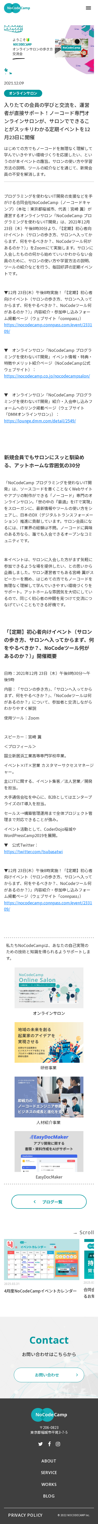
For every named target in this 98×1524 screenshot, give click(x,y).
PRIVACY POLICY (25, 1515)
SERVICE (49, 1472)
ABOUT (49, 1461)
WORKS (49, 1484)
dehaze (88, 8)
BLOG (49, 1496)
